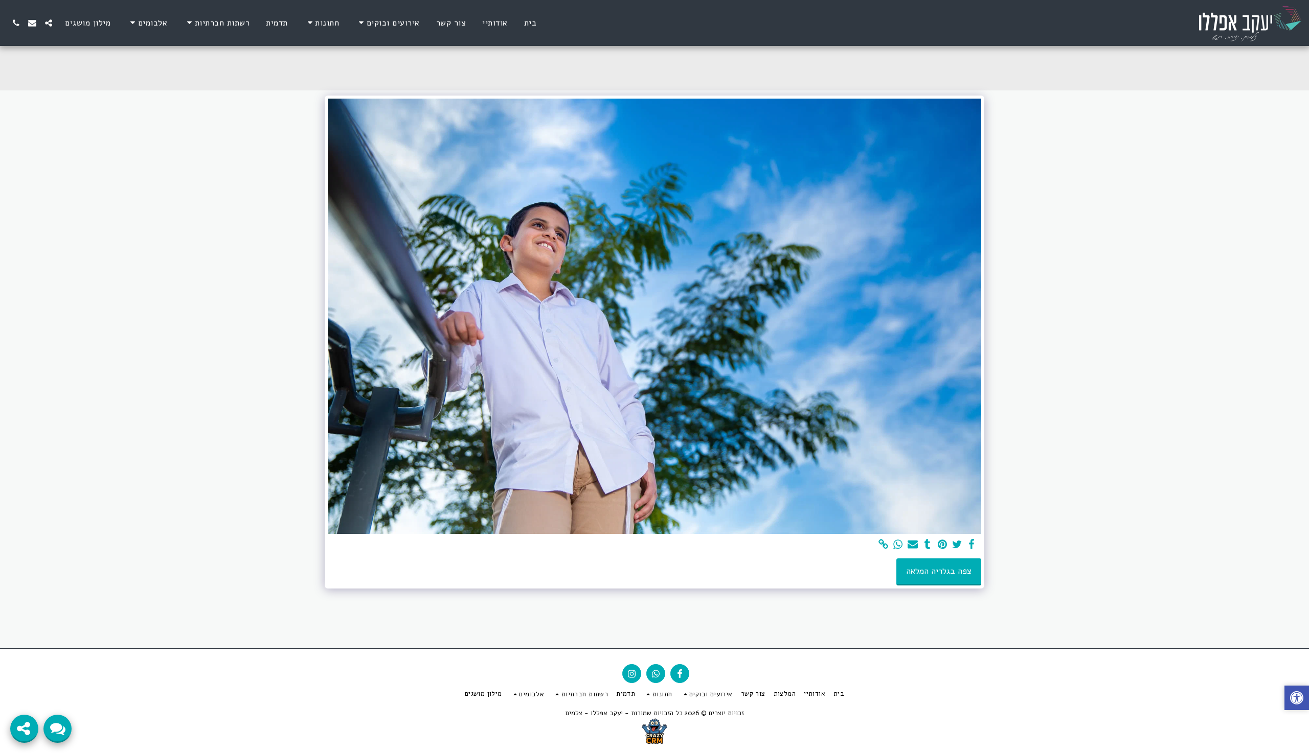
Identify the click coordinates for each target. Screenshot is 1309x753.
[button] (387, 22)
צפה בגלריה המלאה (939, 571)
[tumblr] (927, 545)
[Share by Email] (913, 545)
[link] (883, 545)
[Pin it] (942, 545)
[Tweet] (957, 545)
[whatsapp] (898, 545)
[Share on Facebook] (971, 545)
